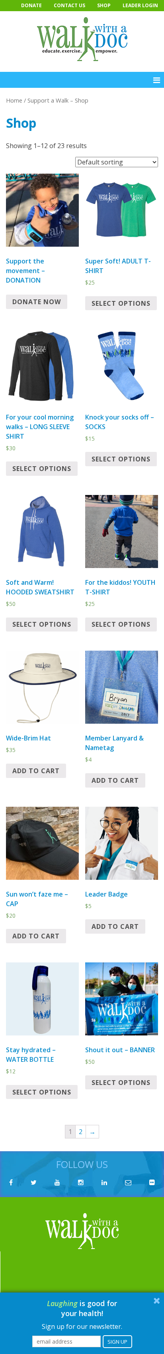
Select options (121, 303)
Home (14, 100)
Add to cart (36, 770)
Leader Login (140, 5)
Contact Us (69, 5)
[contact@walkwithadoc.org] (128, 1182)
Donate (31, 5)
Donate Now (36, 301)
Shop (104, 5)
